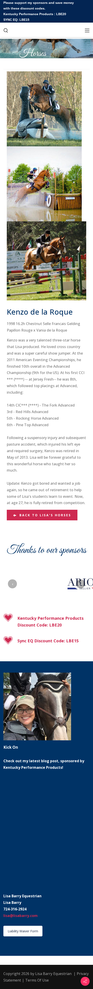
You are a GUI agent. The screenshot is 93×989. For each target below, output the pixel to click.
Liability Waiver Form (23, 931)
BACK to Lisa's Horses (43, 515)
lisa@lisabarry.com (20, 915)
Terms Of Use (37, 980)
